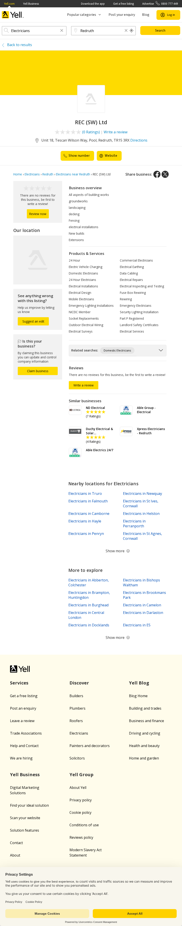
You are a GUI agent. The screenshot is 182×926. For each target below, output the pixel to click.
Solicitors (77, 758)
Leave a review (22, 720)
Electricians (78, 733)
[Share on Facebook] (156, 174)
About (15, 855)
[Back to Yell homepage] (13, 14)
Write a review (115, 132)
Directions (138, 140)
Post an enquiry (23, 708)
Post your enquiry (122, 14)
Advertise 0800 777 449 (160, 4)
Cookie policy (80, 812)
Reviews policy (81, 837)
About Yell (77, 787)
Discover (79, 683)
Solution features (24, 830)
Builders (76, 695)
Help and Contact (24, 745)
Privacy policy (80, 800)
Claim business (37, 371)
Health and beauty (144, 745)
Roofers (76, 720)
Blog (145, 14)
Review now (37, 214)
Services (19, 683)
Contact (16, 842)
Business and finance (146, 720)
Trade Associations (26, 733)
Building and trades (145, 708)
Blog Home (138, 695)
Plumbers (77, 708)
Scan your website (25, 817)
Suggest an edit (33, 321)
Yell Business (31, 4)
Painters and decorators (89, 745)
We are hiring (21, 758)
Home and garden (144, 758)
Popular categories (81, 14)
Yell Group (81, 775)
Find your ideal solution (29, 805)
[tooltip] (132, 31)
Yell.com (9, 4)
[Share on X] (165, 174)
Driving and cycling (144, 733)
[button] (61, 31)
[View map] (37, 260)
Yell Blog (139, 683)
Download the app (93, 4)
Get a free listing (123, 4)
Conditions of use (84, 824)
